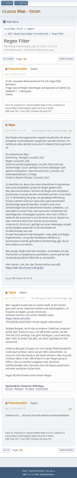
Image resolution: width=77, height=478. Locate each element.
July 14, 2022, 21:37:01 (15, 298)
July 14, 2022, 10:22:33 (15, 74)
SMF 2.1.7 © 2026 (30, 474)
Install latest (42, 388)
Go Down (8, 59)
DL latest (29, 388)
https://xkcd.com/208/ (18, 318)
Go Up (6, 450)
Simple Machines (47, 474)
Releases (19, 388)
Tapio (12, 292)
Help (24, 470)
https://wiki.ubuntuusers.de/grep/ (25, 267)
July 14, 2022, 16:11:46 (15, 130)
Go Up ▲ (50, 470)
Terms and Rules (36, 470)
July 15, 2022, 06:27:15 (15, 408)
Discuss (9, 388)
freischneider (17, 69)
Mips (11, 125)
